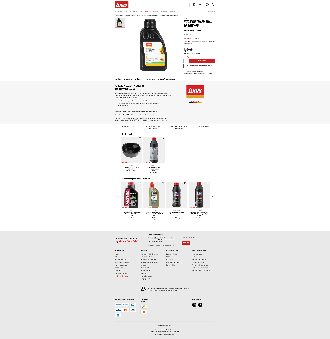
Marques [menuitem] (156, 11)
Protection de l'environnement (201, 270)
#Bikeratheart (145, 268)
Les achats (169, 259)
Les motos (144, 273)
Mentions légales (197, 254)
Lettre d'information (121, 265)
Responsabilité (170, 265)
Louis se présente (171, 254)
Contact (117, 254)
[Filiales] (194, 5)
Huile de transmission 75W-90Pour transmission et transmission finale (176, 213)
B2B (116, 257)
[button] (187, 5)
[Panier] (213, 5)
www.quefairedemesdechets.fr (170, 290)
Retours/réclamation (121, 273)
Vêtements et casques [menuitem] (121, 11)
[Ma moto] (200, 5)
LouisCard (118, 270)
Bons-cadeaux (119, 268)
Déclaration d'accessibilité (200, 268)
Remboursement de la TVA (174, 262)
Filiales (168, 257)
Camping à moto (146, 279)
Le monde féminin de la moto (149, 254)
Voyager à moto (145, 270)
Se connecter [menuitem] (211, 11)
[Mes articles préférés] (207, 5)
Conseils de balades (147, 257)
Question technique (120, 259)
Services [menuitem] (172, 11)
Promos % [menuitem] (148, 11)
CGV (193, 257)
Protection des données (199, 259)
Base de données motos (122, 262)
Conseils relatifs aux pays (148, 259)
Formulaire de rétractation (200, 265)
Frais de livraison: (187, 73)
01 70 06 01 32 (128, 241)
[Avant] (212, 197)
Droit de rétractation (198, 262)
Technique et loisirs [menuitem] (136, 11)
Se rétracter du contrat (121, 276)
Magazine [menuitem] (164, 11)
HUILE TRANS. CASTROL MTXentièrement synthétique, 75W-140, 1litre (154, 213)
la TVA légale (197, 71)
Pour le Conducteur (146, 276)
